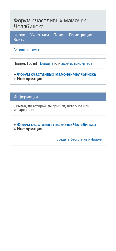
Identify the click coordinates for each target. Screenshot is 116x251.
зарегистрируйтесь (76, 63)
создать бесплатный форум (79, 139)
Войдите (46, 63)
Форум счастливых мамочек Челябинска (56, 74)
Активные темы (26, 49)
